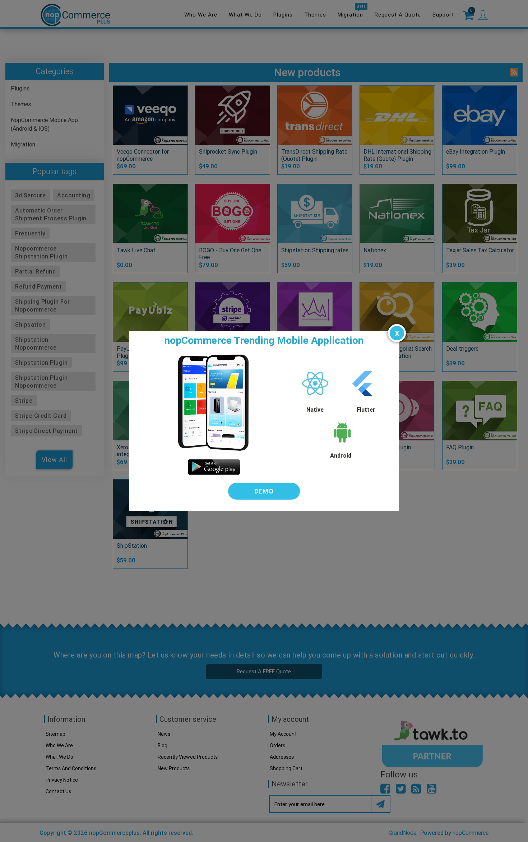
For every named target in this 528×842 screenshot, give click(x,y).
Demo (264, 491)
